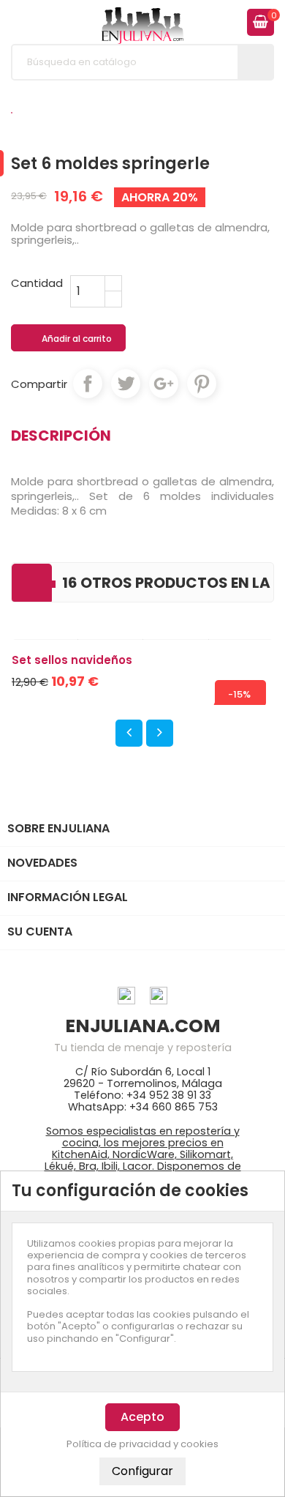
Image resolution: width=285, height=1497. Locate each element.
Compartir (87, 383)
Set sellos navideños (72, 660)
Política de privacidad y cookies (142, 1444)
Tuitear (125, 383)
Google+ (163, 383)
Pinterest (201, 383)
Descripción (61, 435)
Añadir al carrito (69, 339)
